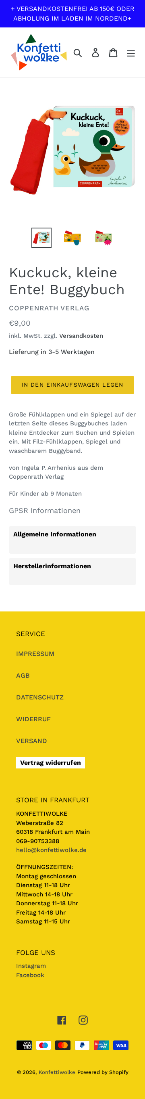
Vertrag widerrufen (50, 762)
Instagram (31, 965)
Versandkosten (81, 335)
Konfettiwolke (57, 1072)
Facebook (30, 975)
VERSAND (31, 741)
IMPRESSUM (35, 653)
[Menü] (131, 52)
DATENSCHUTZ (40, 697)
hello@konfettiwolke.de (51, 850)
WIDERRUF (33, 719)
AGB (23, 675)
